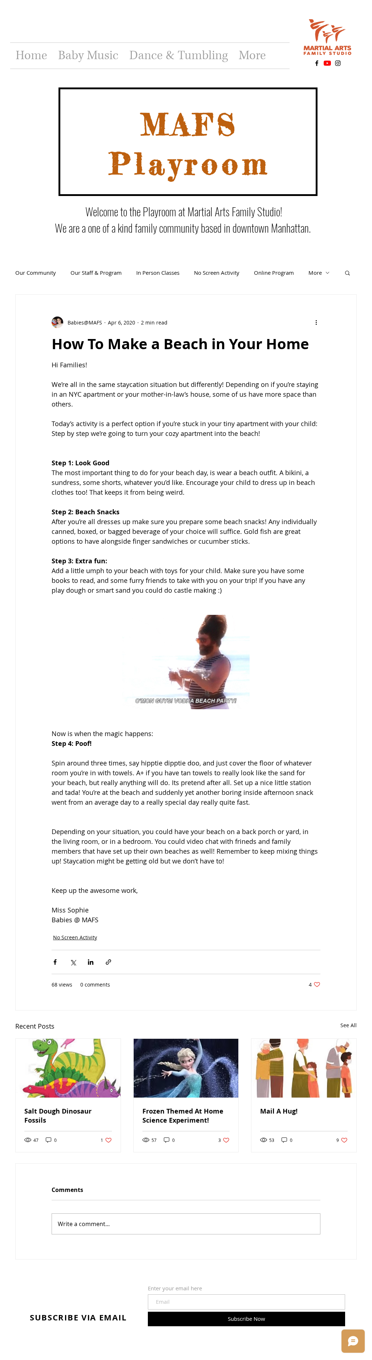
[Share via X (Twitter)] (72, 962)
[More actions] (316, 322)
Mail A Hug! (279, 1111)
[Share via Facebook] (55, 962)
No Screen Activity (216, 272)
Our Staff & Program (96, 272)
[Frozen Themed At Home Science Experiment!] (186, 1068)
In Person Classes (157, 272)
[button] (347, 272)
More (315, 272)
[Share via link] (108, 962)
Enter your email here (175, 1288)
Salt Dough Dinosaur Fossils (58, 1116)
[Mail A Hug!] (303, 1068)
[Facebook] (316, 63)
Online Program (274, 272)
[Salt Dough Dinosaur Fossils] (68, 1068)
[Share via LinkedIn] (90, 962)
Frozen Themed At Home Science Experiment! (182, 1116)
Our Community (35, 272)
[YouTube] (327, 63)
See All (348, 1025)
